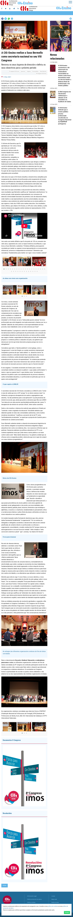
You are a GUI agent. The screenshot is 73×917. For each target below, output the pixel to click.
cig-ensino (23, 71)
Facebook (2, 19)
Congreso (29, 71)
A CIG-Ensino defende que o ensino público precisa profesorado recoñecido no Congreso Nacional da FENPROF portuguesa (64, 116)
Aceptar (67, 912)
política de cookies (53, 906)
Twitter (6, 19)
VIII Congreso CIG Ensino (41, 73)
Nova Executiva (43, 71)
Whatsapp (9, 19)
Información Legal (31, 896)
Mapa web (54, 899)
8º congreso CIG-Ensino (14, 71)
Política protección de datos (34, 899)
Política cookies (31, 902)
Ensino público (35, 71)
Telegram (12, 19)
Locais (53, 896)
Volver (4, 885)
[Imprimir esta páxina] (71, 19)
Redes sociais (55, 902)
